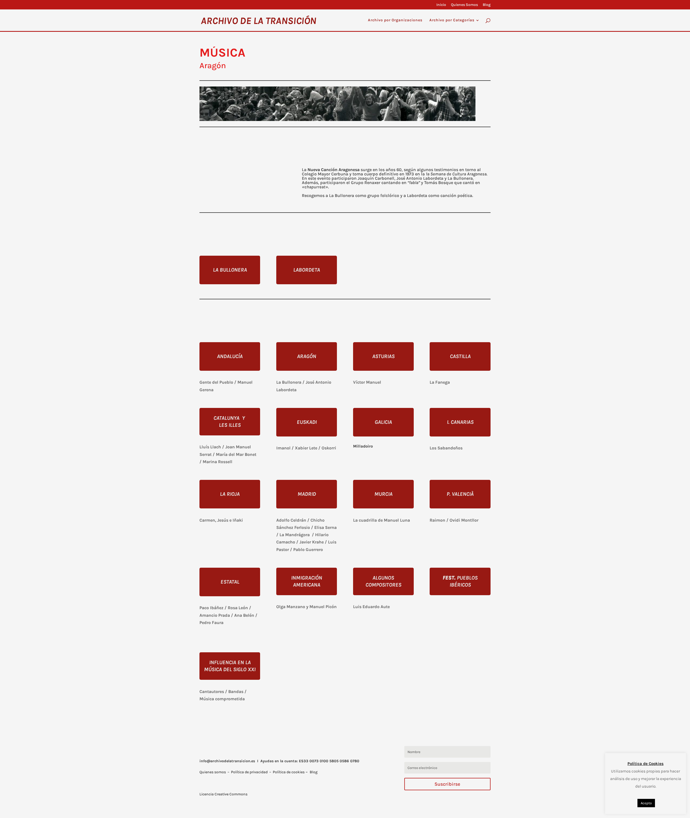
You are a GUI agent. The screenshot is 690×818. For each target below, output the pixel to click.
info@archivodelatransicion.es (227, 761)
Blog (487, 5)
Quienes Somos (464, 5)
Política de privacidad (249, 772)
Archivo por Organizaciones (395, 20)
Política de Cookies (645, 763)
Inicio (441, 5)
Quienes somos (212, 772)
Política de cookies (289, 772)
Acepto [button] (646, 803)
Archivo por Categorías (451, 20)
